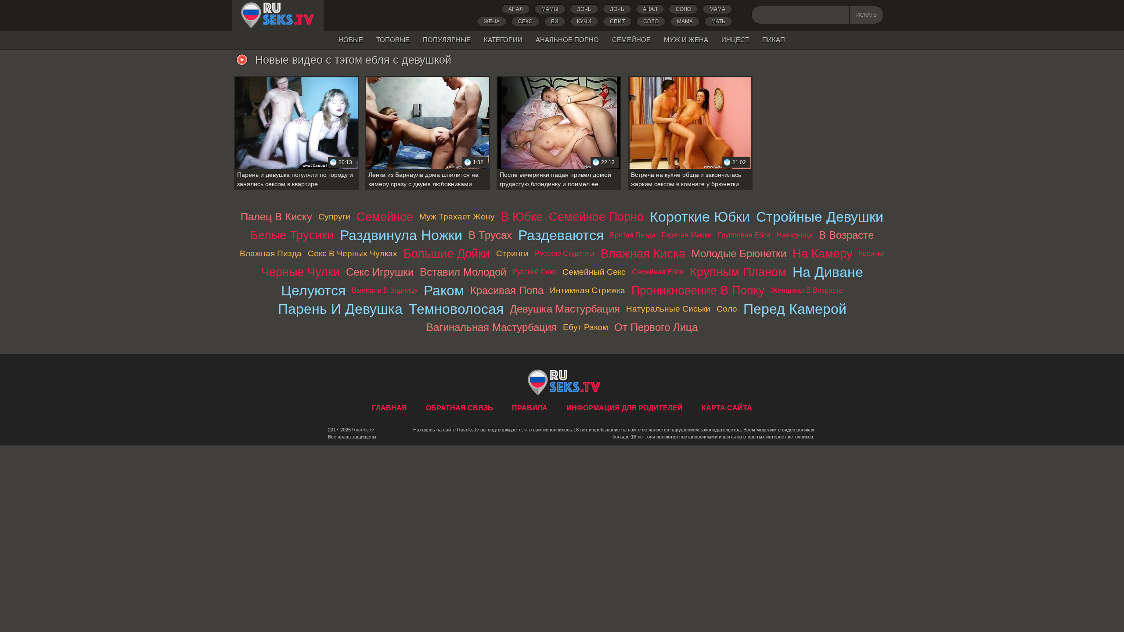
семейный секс (594, 271)
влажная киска (643, 253)
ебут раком (585, 327)
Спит (617, 21)
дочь (584, 9)
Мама (717, 9)
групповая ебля (744, 235)
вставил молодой (463, 272)
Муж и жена (686, 39)
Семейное (631, 39)
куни (584, 21)
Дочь (617, 9)
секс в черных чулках (352, 253)
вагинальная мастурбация (491, 327)
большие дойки (446, 253)
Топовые (393, 39)
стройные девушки (819, 217)
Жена (492, 21)
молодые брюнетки (739, 253)
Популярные (447, 39)
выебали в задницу (385, 290)
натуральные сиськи (668, 308)
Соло (683, 9)
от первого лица (656, 327)
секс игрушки (380, 272)
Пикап (773, 39)
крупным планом (738, 272)
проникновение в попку (698, 290)
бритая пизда (633, 235)
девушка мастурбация (565, 309)
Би (554, 21)
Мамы (549, 9)
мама (685, 21)
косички (872, 253)
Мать (718, 21)
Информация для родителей (624, 408)
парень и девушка (340, 309)
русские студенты (564, 253)
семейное (385, 216)
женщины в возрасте (807, 290)
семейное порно (596, 216)
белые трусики (292, 235)
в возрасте (846, 235)
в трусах (490, 235)
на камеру (823, 253)
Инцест (735, 39)
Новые (351, 39)
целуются (313, 291)
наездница (795, 235)
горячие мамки (687, 235)
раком (444, 291)
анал (650, 9)
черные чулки (300, 272)
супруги (334, 216)
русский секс (534, 272)
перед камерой (795, 309)
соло (651, 21)
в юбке (522, 216)
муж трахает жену (457, 216)
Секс (525, 21)
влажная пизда (271, 253)
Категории (503, 39)
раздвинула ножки (401, 235)
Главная (278, 15)
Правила (530, 408)
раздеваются (561, 235)
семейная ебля (658, 272)
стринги (512, 253)
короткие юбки (700, 217)
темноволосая (456, 309)
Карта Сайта (727, 408)
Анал (515, 9)
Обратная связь (459, 408)
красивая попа (507, 290)
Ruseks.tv (363, 429)
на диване (828, 272)
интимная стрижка (587, 290)
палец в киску (276, 217)
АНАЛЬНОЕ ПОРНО (567, 39)
